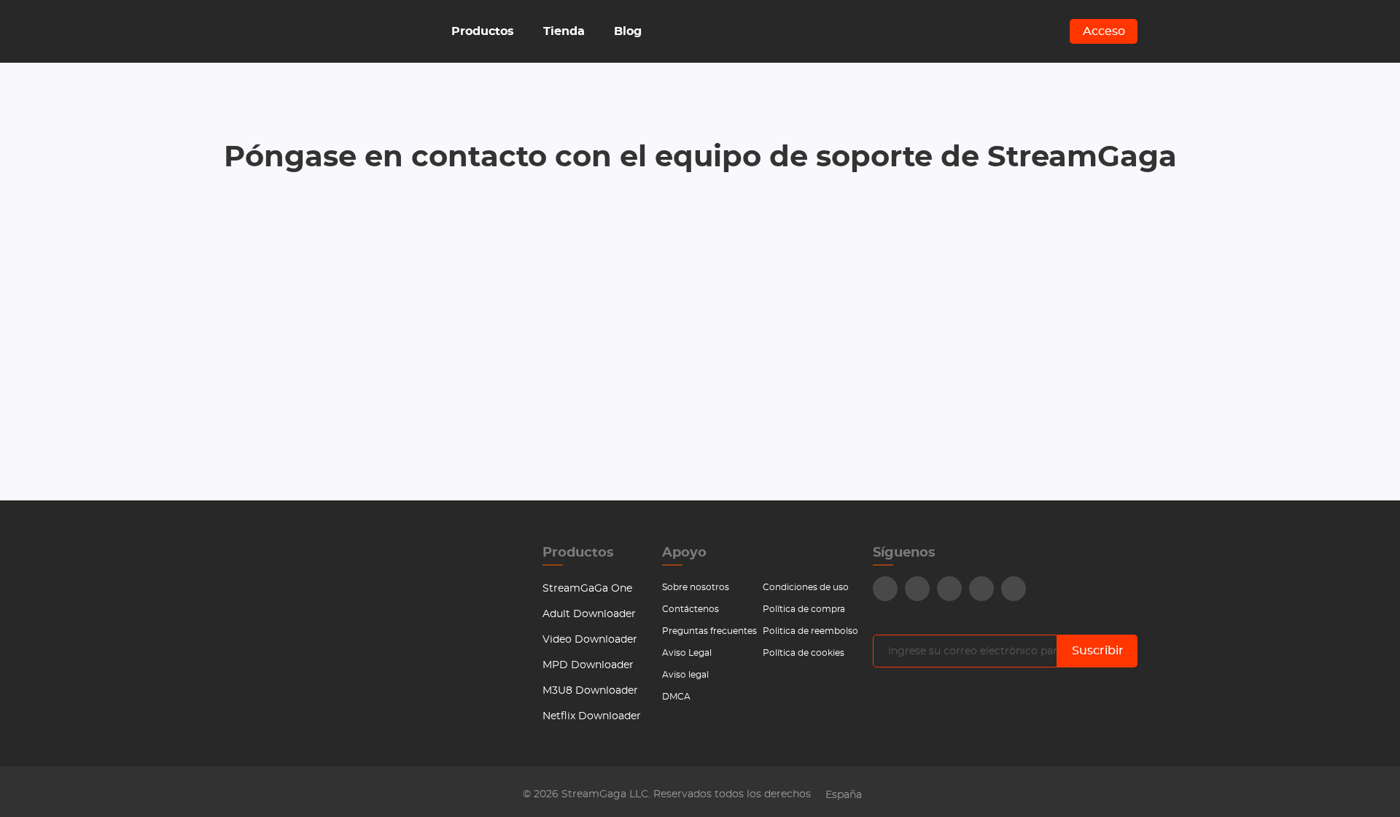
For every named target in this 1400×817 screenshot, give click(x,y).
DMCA (676, 696)
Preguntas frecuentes (709, 631)
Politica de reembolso (810, 631)
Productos (482, 31)
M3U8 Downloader (590, 691)
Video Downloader (589, 640)
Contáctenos (690, 609)
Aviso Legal (687, 652)
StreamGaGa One (587, 589)
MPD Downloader (588, 665)
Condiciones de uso (806, 587)
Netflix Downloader (591, 716)
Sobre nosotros (695, 587)
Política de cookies (803, 652)
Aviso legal (685, 674)
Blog (628, 31)
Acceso (1104, 31)
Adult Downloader (589, 614)
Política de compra (804, 609)
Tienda (564, 31)
